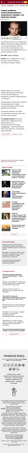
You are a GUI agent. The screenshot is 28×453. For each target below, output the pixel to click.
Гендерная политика (17, 377)
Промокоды (14, 383)
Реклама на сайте (11, 374)
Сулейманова (5, 127)
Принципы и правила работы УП (14, 379)
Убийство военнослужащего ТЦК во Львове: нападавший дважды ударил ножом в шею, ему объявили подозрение (19, 217)
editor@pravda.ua (18, 438)
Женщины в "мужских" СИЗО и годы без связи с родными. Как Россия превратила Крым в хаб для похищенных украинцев (13, 255)
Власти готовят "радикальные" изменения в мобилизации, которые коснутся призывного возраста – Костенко (19, 173)
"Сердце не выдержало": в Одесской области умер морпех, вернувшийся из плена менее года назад (13, 283)
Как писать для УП (10, 381)
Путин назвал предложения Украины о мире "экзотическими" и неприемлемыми (19, 195)
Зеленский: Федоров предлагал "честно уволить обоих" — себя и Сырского (12, 276)
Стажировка (19, 381)
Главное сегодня (7, 167)
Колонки (22, 5)
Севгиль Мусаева (19, 436)
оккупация (14, 134)
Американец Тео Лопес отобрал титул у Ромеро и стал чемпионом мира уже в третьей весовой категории (13, 323)
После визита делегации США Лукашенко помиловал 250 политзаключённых (11, 261)
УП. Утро (17, 5)
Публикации (10, 5)
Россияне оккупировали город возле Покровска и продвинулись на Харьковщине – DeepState (18, 205)
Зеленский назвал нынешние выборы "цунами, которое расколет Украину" (13, 330)
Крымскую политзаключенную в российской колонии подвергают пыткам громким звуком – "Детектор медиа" (13, 247)
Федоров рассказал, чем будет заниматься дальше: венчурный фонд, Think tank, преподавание (18, 184)
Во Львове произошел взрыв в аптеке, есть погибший (18, 226)
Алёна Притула (19, 437)
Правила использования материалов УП (14, 376)
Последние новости (8, 271)
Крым (20, 134)
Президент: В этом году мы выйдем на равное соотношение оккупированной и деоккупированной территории (13, 314)
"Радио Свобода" (13, 55)
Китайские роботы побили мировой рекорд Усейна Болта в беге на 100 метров (13, 306)
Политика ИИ (8, 377)
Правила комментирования (8, 161)
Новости (3, 5)
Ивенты (19, 374)
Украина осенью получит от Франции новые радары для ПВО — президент (13, 290)
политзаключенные (6, 134)
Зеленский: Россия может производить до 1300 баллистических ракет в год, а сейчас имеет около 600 (14, 298)
